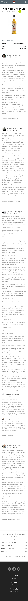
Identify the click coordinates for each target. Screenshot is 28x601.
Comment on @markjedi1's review (11, 519)
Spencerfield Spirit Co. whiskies (17, 556)
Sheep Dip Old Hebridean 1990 (10, 542)
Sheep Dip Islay (5, 551)
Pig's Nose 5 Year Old (7, 548)
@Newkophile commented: (12, 419)
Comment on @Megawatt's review (11, 118)
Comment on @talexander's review (11, 201)
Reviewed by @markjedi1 (14, 445)
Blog (16, 591)
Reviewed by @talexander (14, 128)
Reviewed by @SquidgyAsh (14, 212)
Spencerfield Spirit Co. (19, 44)
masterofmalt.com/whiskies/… (10, 399)
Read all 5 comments (7, 435)
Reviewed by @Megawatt (14, 55)
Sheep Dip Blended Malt (8, 545)
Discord (14, 585)
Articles (12, 591)
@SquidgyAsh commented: (12, 394)
